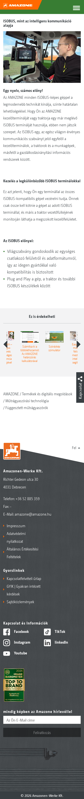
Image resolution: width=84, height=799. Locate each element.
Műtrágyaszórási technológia (27, 400)
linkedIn (61, 642)
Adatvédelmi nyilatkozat (16, 537)
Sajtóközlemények (20, 601)
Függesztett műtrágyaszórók (26, 407)
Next (78, 344)
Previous (5, 344)
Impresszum (16, 525)
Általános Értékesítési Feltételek (22, 552)
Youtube (20, 653)
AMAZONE (11, 394)
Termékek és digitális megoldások (47, 394)
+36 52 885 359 (28, 498)
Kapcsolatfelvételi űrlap (24, 578)
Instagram (21, 642)
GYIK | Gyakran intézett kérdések (23, 590)
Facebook (21, 631)
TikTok (59, 631)
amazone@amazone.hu (33, 514)
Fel (74, 447)
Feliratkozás (42, 732)
